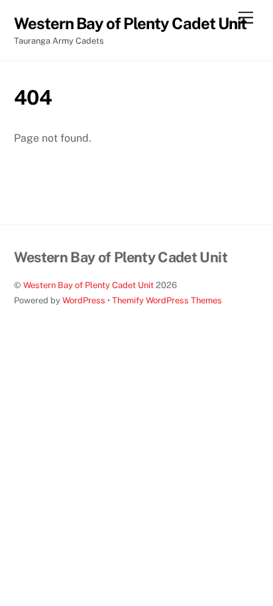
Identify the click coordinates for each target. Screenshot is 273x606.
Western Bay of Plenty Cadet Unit (88, 285)
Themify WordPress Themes (167, 300)
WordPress (83, 300)
